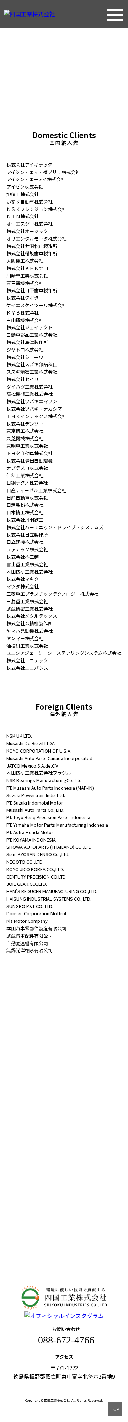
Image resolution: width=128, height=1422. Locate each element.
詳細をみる (64, 1044)
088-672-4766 (66, 1339)
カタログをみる (64, 1157)
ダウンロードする (64, 1135)
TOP (115, 1409)
